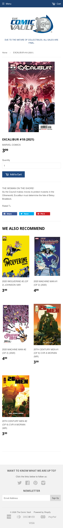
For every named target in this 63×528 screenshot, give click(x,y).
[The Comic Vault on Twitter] (19, 483)
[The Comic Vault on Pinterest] (35, 483)
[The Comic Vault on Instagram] (43, 483)
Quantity (6, 160)
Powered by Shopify (42, 512)
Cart (58, 3)
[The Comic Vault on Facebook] (27, 483)
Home (4, 52)
